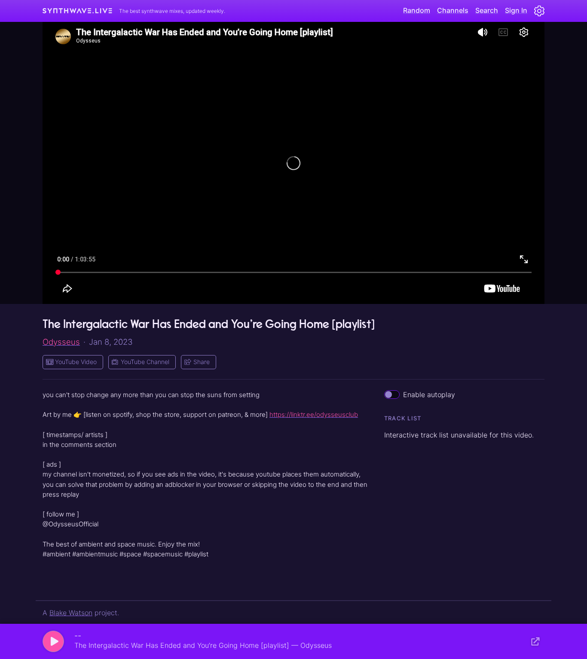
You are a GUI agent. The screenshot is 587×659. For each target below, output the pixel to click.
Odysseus (61, 341)
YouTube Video (76, 361)
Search (486, 10)
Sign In (516, 10)
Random (416, 10)
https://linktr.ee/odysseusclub (313, 414)
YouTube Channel (145, 361)
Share (201, 361)
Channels (452, 10)
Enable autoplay (429, 394)
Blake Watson (70, 612)
